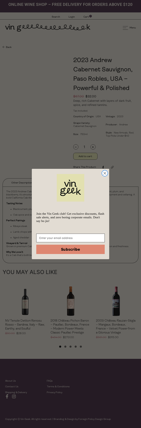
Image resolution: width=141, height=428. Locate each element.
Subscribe (70, 249)
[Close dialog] (105, 173)
